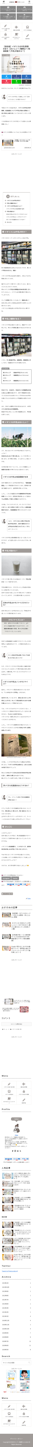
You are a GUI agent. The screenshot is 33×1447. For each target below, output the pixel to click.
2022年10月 (16, 1287)
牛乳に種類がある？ (12, 203)
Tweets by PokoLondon (9, 1271)
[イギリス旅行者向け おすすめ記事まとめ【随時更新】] (24, 16)
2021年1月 (16, 1316)
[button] (29, 1363)
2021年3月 (16, 1308)
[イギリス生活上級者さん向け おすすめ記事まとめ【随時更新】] (24, 9)
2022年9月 (16, 1291)
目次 (12, 196)
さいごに (9, 222)
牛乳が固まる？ (11, 211)
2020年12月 (16, 1320)
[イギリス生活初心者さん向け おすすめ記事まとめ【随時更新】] (8, 9)
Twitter (15, 878)
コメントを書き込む (16, 1024)
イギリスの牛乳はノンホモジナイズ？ (16, 217)
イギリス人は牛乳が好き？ (14, 200)
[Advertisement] (16, 172)
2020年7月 (16, 1341)
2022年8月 (16, 1295)
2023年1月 (16, 1283)
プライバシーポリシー (16, 1439)
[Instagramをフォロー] (15, 1151)
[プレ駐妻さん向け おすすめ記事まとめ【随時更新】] (8, 16)
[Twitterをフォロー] (13, 1151)
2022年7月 (16, 1300)
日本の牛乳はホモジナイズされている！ (17, 214)
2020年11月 (16, 1325)
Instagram (6, 878)
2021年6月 (16, 1304)
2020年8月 (16, 1337)
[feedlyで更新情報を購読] (18, 1151)
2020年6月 (16, 1345)
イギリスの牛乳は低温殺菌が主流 (15, 209)
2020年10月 (16, 1329)
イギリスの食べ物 (8, 894)
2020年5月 (16, 1349)
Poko (16, 1135)
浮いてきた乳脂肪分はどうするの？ (15, 219)
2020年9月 (16, 1333)
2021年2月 (16, 1312)
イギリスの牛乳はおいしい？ (14, 206)
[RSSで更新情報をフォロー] (20, 1151)
